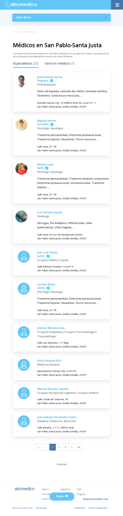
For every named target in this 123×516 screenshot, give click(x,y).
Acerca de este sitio (22, 507)
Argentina (65, 489)
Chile (79, 489)
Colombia (47, 494)
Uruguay (81, 494)
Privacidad (41, 507)
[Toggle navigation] (117, 4)
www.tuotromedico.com (95, 499)
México (45, 489)
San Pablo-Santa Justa (28, 32)
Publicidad (80, 507)
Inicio (15, 32)
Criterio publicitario (98, 507)
